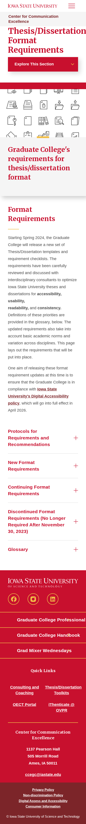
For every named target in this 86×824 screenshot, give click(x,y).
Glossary (18, 549)
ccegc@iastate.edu (43, 774)
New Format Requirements (23, 465)
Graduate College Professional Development (43, 619)
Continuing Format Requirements (29, 490)
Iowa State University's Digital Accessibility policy (38, 396)
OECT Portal (24, 704)
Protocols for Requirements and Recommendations (29, 438)
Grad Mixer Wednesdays (43, 650)
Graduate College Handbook (43, 635)
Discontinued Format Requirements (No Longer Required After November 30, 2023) (36, 521)
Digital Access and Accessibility (43, 801)
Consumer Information (43, 806)
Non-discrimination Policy (43, 795)
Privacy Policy (43, 790)
